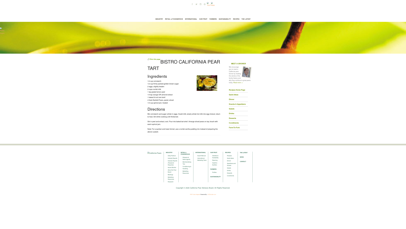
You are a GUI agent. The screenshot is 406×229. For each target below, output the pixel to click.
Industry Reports (172, 158)
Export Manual (201, 155)
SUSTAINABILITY (215, 177)
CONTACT (243, 161)
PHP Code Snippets (195, 194)
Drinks (229, 170)
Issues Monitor (172, 167)
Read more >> (238, 82)
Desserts (229, 173)
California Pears (203, 11)
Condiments (230, 176)
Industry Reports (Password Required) (172, 163)
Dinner (229, 161)
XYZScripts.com (212, 194)
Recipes (229, 155)
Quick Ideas (233, 94)
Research (170, 182)
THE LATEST (244, 153)
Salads (229, 168)
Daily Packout (172, 155)
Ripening (214, 160)
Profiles (214, 172)
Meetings (170, 174)
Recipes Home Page (237, 90)
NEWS (242, 157)
